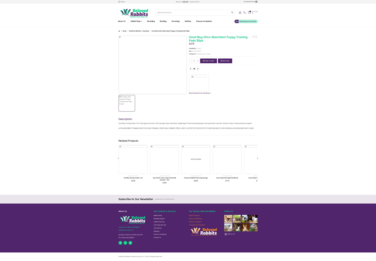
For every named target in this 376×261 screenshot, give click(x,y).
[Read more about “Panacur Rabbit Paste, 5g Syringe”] (193, 159)
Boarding (151, 21)
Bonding (163, 21)
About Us (122, 21)
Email (194, 68)
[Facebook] (120, 243)
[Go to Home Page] (119, 31)
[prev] (253, 36)
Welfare (188, 21)
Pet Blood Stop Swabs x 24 (133, 178)
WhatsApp (197, 68)
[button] (118, 158)
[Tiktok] (130, 243)
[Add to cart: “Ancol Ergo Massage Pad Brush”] (225, 159)
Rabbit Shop (136, 21)
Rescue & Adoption (204, 21)
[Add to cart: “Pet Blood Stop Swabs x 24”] (131, 159)
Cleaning (198, 54)
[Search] (232, 12)
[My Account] (240, 12)
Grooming (176, 21)
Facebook (190, 68)
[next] (256, 36)
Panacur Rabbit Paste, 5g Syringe (196, 178)
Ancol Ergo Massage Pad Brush (227, 178)
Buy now (226, 61)
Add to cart (209, 61)
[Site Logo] (134, 12)
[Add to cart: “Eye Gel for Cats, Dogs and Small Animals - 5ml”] (162, 159)
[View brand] (199, 82)
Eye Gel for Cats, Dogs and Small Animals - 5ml (164, 179)
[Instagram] (125, 243)
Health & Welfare (206, 54)
